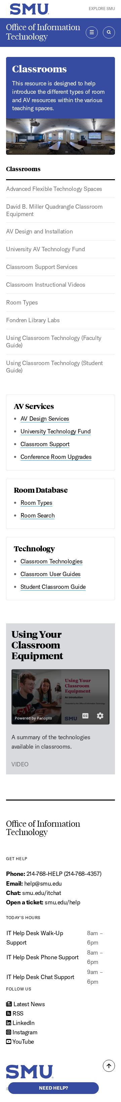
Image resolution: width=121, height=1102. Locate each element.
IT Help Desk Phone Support (42, 957)
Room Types (22, 302)
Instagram (24, 1032)
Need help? (53, 1088)
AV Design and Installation (39, 231)
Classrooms (23, 168)
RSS (17, 1013)
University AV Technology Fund (45, 249)
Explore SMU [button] (102, 8)
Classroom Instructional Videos (45, 284)
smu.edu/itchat (41, 893)
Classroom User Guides (51, 574)
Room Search (37, 515)
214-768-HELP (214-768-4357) (64, 874)
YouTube (22, 1041)
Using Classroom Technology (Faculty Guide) (54, 341)
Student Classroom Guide (53, 587)
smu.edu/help (62, 902)
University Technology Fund (56, 431)
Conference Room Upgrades (56, 457)
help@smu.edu (43, 883)
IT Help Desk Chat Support (40, 977)
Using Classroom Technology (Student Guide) (54, 366)
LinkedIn (23, 1023)
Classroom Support (45, 444)
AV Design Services (45, 418)
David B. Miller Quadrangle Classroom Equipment (54, 210)
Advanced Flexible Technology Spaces (54, 189)
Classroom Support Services (42, 267)
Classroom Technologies (51, 561)
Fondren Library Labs (32, 320)
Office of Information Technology (43, 32)
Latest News (28, 1004)
